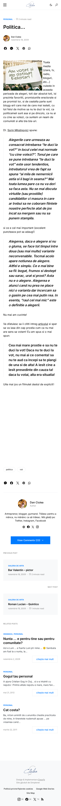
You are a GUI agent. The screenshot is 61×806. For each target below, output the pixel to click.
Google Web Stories (45, 789)
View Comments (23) (28, 540)
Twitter (18, 520)
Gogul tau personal (18, 676)
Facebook (40, 520)
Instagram (28, 520)
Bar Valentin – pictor (20, 570)
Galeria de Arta (16, 566)
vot (21, 469)
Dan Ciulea (16, 37)
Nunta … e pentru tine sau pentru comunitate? (28, 641)
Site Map (31, 793)
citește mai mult (45, 659)
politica (9, 469)
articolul (43, 324)
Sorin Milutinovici (17, 130)
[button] (5, 5)
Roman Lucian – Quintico (23, 604)
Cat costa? (11, 710)
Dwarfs (41, 779)
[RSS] (42, 799)
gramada (8, 634)
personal (8, 19)
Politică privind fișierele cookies (18, 789)
